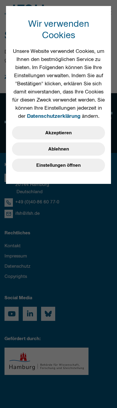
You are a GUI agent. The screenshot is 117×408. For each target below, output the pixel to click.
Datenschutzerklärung (53, 116)
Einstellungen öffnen (58, 165)
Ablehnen (58, 149)
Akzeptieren (58, 132)
